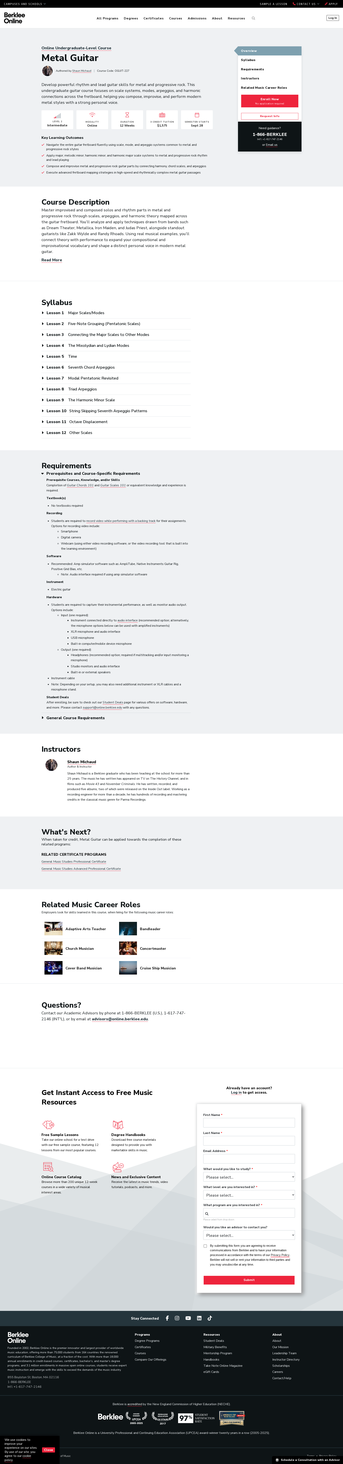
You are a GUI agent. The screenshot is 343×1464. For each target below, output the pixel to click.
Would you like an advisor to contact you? (235, 1227)
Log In (333, 18)
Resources (236, 18)
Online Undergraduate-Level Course (76, 48)
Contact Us (306, 4)
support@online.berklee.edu (102, 707)
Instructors (250, 78)
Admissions (197, 18)
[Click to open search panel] (253, 18)
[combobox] (249, 1213)
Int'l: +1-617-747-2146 (269, 139)
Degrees (131, 18)
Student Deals (113, 702)
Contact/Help (281, 1378)
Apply (333, 4)
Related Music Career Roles (264, 88)
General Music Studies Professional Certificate (73, 861)
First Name (211, 1115)
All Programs (108, 18)
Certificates (154, 18)
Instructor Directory (286, 1359)
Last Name (211, 1133)
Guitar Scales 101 (113, 485)
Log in (236, 1092)
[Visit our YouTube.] (188, 1318)
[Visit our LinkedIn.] (200, 1318)
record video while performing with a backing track (121, 521)
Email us (271, 145)
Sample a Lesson (273, 4)
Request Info (270, 116)
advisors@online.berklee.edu (120, 1019)
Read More (51, 260)
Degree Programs (147, 1341)
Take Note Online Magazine (223, 1366)
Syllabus (248, 60)
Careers (277, 1372)
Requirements (252, 69)
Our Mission (280, 1347)
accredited (134, 1404)
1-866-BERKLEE (270, 134)
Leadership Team (284, 1353)
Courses (175, 18)
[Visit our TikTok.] (210, 1318)
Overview (249, 51)
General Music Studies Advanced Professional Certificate (81, 869)
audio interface (128, 620)
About (217, 18)
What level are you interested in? (229, 1187)
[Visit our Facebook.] (168, 1318)
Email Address (214, 1151)
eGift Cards (211, 1372)
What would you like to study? (227, 1169)
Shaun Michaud (81, 71)
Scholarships (281, 1366)
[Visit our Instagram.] (177, 1318)
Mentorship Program (217, 1353)
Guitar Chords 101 (80, 485)
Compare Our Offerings (150, 1359)
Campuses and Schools (23, 4)
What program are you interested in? (231, 1205)
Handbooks (211, 1359)
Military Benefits (215, 1347)
